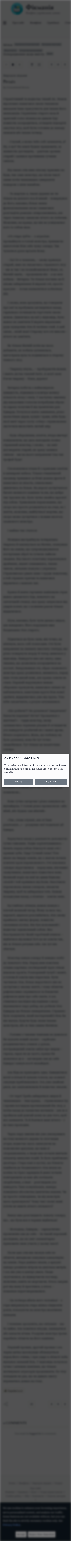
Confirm (51, 782)
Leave (18, 782)
